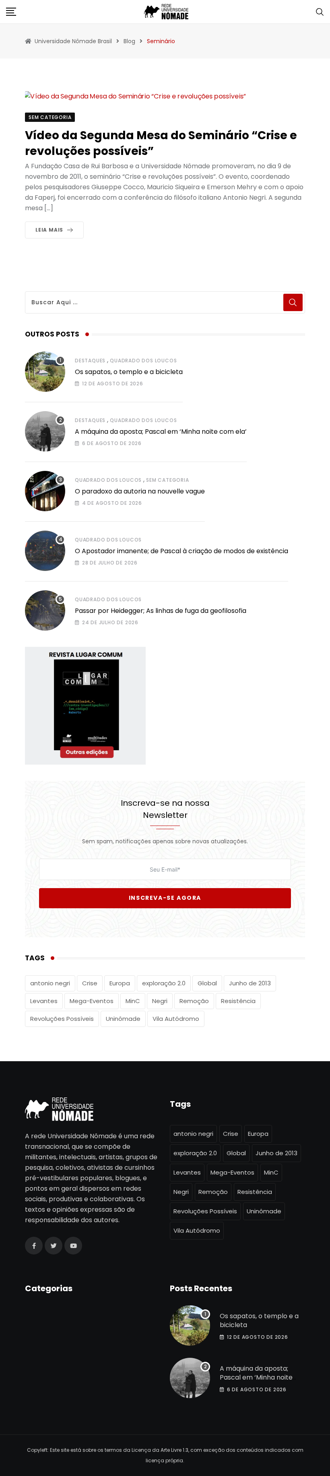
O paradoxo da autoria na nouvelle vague (140, 491)
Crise (89, 983)
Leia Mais (49, 229)
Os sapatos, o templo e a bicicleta (129, 371)
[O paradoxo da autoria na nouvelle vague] (45, 491)
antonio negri (50, 983)
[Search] (320, 11)
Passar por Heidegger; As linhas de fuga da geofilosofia (160, 610)
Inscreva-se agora (165, 898)
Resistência (238, 1001)
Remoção (194, 1001)
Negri (159, 1001)
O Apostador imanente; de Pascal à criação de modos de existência (181, 551)
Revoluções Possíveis (62, 1018)
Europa (119, 983)
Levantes (44, 1001)
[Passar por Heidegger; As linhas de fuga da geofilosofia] (45, 610)
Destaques (90, 360)
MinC (133, 1001)
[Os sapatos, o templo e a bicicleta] (45, 371)
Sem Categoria (167, 480)
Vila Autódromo (176, 1018)
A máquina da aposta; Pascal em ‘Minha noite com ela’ (161, 431)
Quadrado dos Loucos (143, 360)
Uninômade (123, 1018)
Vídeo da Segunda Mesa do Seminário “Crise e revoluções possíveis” (161, 143)
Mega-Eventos (91, 1001)
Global (207, 983)
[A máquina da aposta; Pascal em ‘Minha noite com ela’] (45, 431)
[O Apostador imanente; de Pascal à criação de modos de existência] (45, 551)
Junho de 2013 (250, 983)
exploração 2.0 (164, 983)
